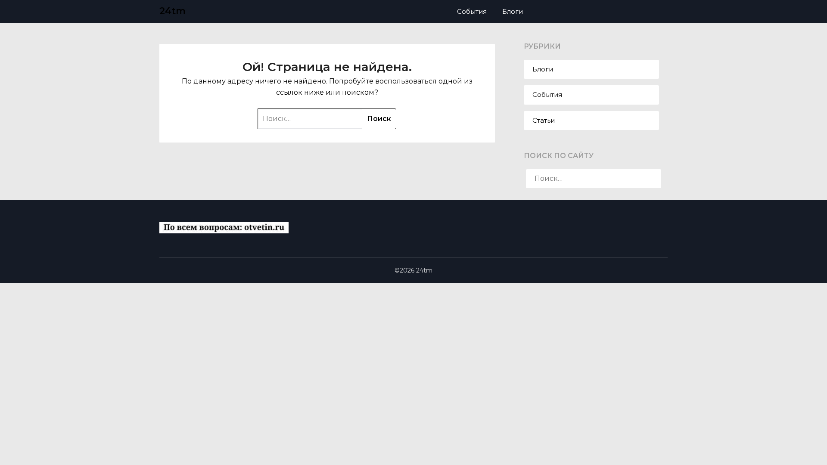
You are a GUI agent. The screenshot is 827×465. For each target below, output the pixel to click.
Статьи (543, 120)
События (472, 11)
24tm (172, 11)
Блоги (512, 11)
